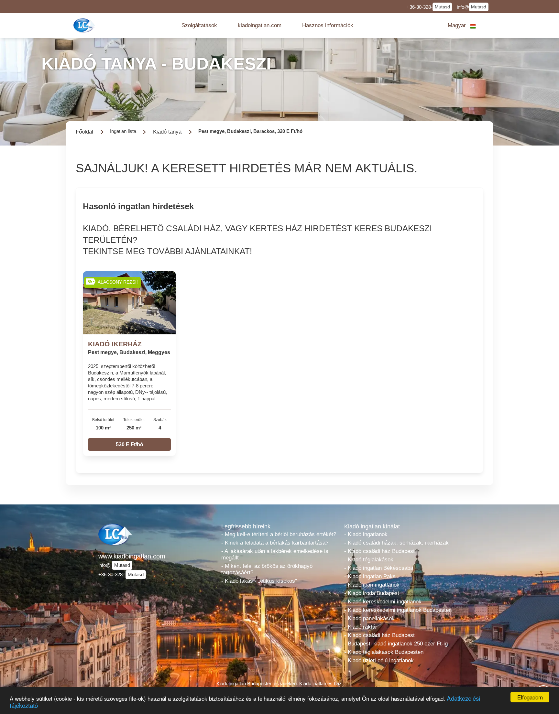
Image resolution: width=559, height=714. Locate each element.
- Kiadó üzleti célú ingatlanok (379, 660)
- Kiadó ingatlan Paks (370, 576)
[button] (199, 25)
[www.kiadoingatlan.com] (85, 25)
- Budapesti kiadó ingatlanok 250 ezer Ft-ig (396, 644)
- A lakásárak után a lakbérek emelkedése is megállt (274, 554)
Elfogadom (530, 697)
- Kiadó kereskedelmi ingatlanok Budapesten (398, 610)
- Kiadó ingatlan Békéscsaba (378, 568)
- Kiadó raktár (360, 627)
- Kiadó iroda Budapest (371, 593)
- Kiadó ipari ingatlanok (372, 585)
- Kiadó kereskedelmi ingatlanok (383, 602)
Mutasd (442, 7)
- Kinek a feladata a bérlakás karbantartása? (274, 543)
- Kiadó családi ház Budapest (379, 551)
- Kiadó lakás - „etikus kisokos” (259, 581)
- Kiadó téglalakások (368, 560)
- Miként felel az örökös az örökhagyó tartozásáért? (266, 569)
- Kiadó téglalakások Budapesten (383, 652)
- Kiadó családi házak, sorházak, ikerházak (396, 543)
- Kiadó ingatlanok (366, 534)
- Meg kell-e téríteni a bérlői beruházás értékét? (278, 534)
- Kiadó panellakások (369, 618)
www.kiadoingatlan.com (131, 556)
